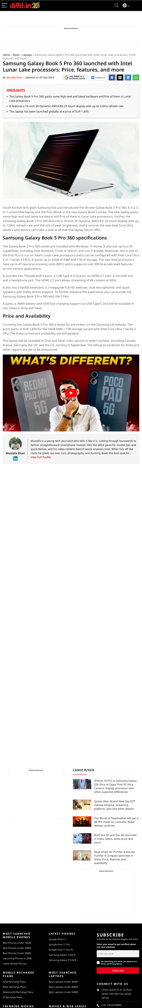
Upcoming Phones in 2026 (17, 958)
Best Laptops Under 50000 (63, 992)
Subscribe (118, 970)
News (16, 55)
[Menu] (4, 5)
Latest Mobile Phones (15, 963)
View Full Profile (41, 457)
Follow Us (100, 77)
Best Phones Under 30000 (17, 953)
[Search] (116, 5)
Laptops (27, 55)
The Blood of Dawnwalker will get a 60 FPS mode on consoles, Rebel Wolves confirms (116, 821)
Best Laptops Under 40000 (63, 987)
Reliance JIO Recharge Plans (18, 992)
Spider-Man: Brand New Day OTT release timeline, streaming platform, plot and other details (114, 805)
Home (6, 55)
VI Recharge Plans (12, 997)
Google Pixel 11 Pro (59, 944)
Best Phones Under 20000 (17, 948)
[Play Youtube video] (71, 393)
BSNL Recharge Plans (14, 987)
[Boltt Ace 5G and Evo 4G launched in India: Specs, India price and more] (82, 838)
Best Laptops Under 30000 (63, 981)
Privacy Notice (116, 964)
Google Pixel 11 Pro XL (61, 949)
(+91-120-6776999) (111, 1005)
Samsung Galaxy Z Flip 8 (62, 954)
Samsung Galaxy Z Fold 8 (62, 960)
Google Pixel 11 (57, 939)
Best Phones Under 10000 (17, 942)
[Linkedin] (15, 458)
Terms (103, 964)
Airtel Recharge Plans (14, 981)
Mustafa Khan (14, 77)
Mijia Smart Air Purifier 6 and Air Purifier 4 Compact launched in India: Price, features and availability (114, 857)
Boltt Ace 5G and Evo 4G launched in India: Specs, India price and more (115, 838)
